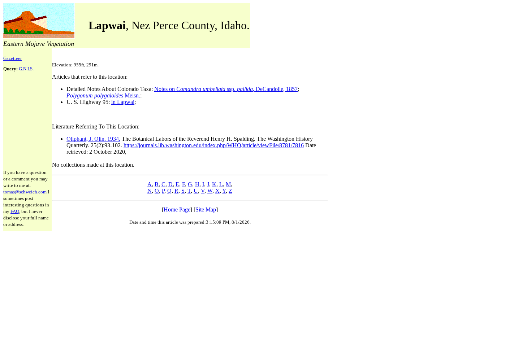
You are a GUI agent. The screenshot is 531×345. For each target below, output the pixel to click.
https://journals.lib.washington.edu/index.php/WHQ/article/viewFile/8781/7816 (214, 145)
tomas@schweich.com (25, 192)
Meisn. (103, 95)
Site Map (205, 209)
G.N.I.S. (26, 68)
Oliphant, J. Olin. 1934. (93, 139)
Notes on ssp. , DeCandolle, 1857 (226, 89)
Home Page (177, 209)
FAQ (14, 211)
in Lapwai (122, 102)
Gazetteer (12, 58)
